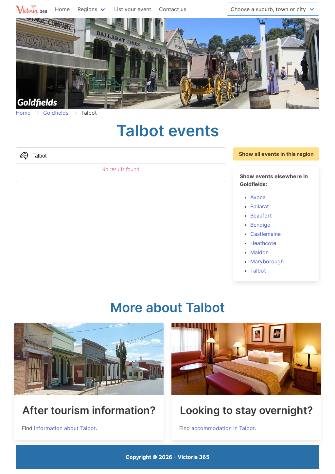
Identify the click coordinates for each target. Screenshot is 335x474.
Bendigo (260, 224)
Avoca (258, 197)
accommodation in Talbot (223, 428)
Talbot (258, 270)
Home (62, 9)
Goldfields (55, 112)
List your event (132, 9)
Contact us (172, 9)
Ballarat (259, 206)
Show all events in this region (276, 154)
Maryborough (267, 261)
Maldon (259, 252)
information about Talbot (65, 428)
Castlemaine (265, 234)
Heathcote (263, 243)
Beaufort (261, 215)
